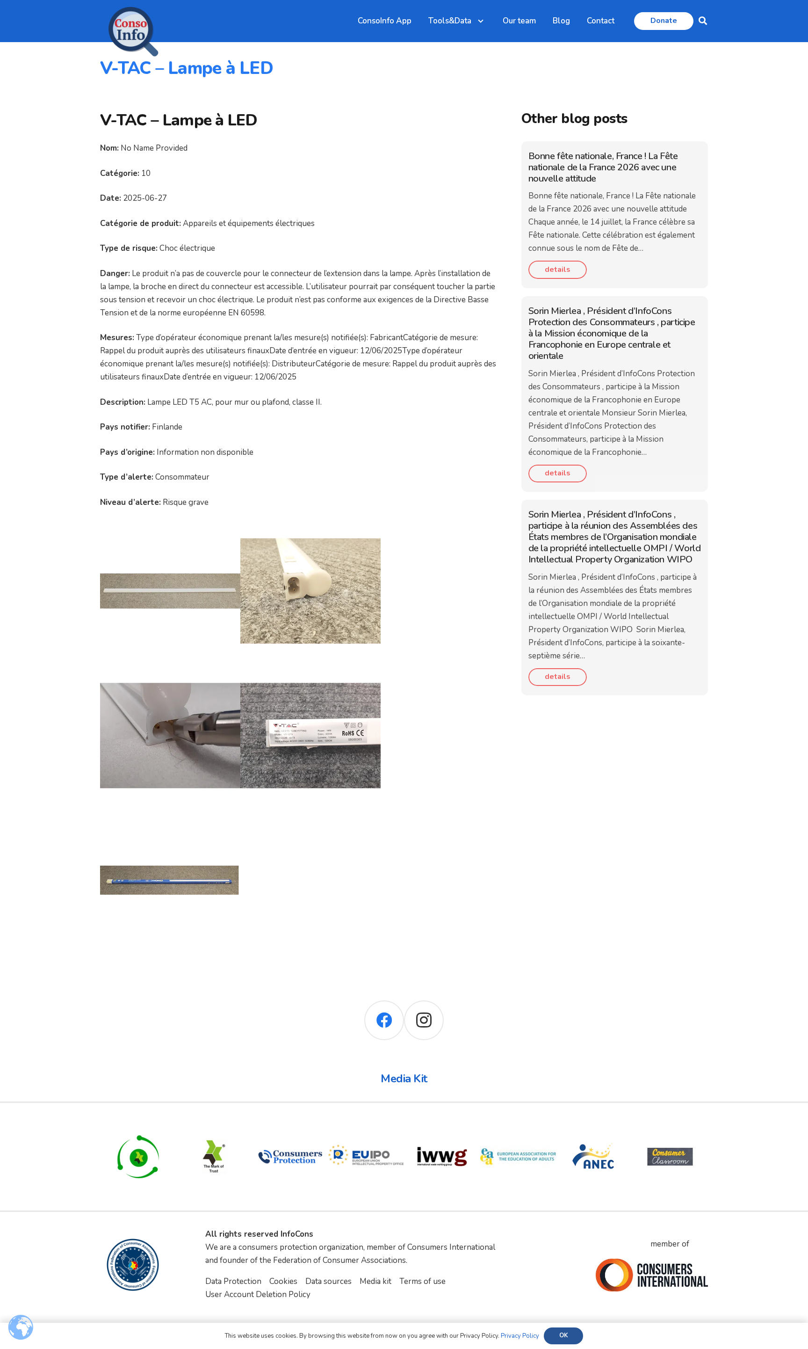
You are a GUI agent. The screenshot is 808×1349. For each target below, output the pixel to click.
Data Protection (233, 1281)
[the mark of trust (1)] (214, 1125)
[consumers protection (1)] (290, 1125)
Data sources (328, 1281)
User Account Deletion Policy (257, 1294)
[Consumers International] (652, 1275)
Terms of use (422, 1281)
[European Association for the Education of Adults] (518, 1125)
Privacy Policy (520, 1336)
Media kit (375, 1281)
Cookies (283, 1281)
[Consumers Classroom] (670, 1125)
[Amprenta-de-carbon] (138, 1125)
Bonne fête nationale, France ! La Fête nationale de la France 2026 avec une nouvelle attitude (603, 167)
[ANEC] (594, 1125)
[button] (702, 21)
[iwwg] (442, 1125)
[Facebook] (384, 1020)
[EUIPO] (366, 1125)
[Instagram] (424, 1020)
